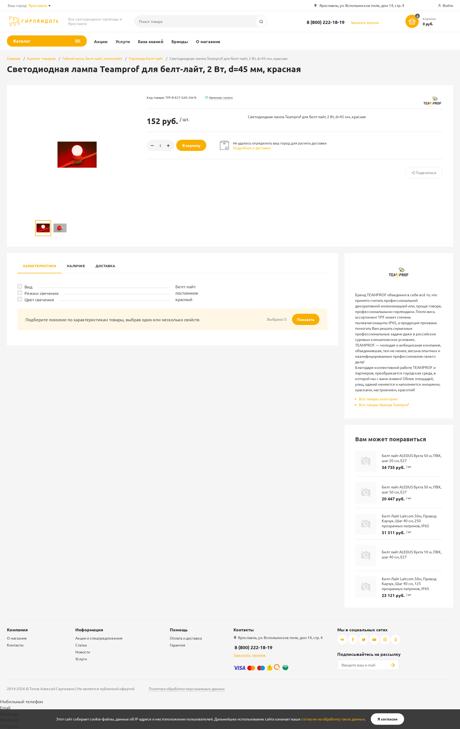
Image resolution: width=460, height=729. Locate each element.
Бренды (179, 41)
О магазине (208, 41)
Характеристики (39, 265)
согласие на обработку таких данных (333, 718)
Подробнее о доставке (251, 148)
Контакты (15, 644)
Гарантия (177, 644)
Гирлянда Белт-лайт (146, 58)
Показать (305, 319)
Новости (82, 651)
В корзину (191, 145)
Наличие (76, 265)
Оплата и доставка (186, 638)
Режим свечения (41, 293)
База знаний (150, 41)
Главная (13, 58)
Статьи (81, 644)
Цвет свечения (39, 299)
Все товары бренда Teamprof (384, 404)
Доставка (105, 265)
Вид (28, 286)
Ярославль (37, 5)
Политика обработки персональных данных (187, 688)
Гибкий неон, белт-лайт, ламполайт (92, 58)
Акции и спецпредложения (98, 638)
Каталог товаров (41, 58)
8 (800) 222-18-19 (325, 22)
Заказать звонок (365, 22)
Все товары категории (378, 398)
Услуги (123, 41)
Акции (101, 41)
